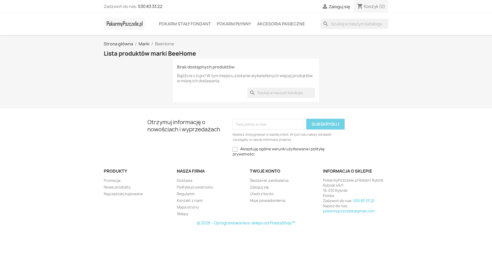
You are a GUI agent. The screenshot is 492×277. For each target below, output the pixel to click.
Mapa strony (188, 207)
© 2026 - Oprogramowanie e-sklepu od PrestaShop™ (246, 223)
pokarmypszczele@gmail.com (349, 211)
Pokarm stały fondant (185, 24)
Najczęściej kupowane (123, 193)
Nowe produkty (117, 187)
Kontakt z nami (189, 200)
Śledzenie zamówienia (269, 180)
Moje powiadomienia (267, 200)
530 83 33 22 (150, 6)
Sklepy (182, 213)
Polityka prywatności (195, 187)
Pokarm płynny (234, 24)
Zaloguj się (259, 187)
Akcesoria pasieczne (281, 24)
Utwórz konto (262, 193)
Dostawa (184, 180)
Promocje (112, 180)
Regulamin (186, 193)
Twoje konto (265, 171)
